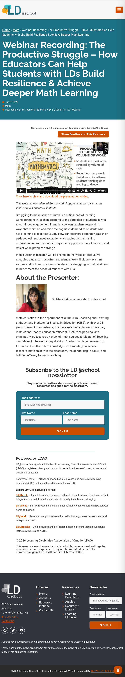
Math (16, 30)
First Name (28, 413)
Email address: (30, 398)
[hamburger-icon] (119, 10)
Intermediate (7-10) (15, 109)
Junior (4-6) (33, 109)
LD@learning (23, 526)
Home (6, 30)
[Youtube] (21, 630)
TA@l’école (22, 495)
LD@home (21, 505)
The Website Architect (102, 671)
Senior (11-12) (63, 109)
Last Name (70, 413)
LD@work (21, 516)
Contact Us (8, 620)
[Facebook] (5, 630)
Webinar (76, 109)
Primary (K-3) (47, 109)
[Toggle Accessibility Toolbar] (118, 670)
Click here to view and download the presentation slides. (53, 196)
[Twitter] (13, 630)
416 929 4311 (10, 616)
